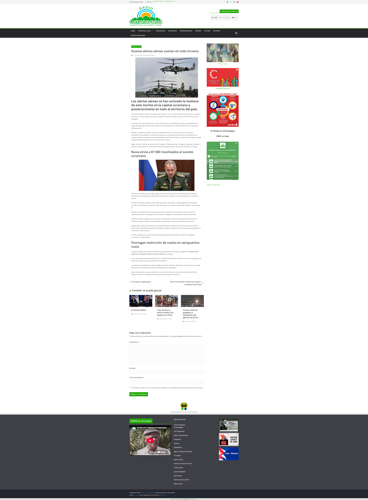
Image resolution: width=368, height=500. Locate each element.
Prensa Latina (178, 467)
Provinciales (160, 31)
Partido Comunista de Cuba (183, 463)
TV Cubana (177, 455)
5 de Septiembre (179, 431)
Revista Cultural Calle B (181, 480)
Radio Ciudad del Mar (181, 435)
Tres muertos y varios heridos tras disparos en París (165, 312)
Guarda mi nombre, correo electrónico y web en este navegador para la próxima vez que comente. (167, 388)
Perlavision (177, 439)
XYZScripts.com (193, 499)
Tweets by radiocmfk (213, 185)
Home (133, 31)
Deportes (216, 31)
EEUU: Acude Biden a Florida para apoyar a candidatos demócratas (186, 283)
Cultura (207, 31)
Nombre (133, 368)
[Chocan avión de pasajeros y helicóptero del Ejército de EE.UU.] (192, 296)
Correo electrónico (136, 377)
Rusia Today (178, 476)
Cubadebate (151, 55)
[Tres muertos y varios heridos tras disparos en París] (166, 296)
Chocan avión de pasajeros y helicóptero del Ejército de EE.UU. (191, 314)
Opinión (198, 31)
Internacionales (186, 31)
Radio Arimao (178, 484)
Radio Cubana (178, 459)
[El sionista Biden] (140, 296)
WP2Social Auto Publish (177, 499)
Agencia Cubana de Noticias (183, 451)
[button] (152, 31)
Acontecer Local (144, 31)
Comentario (134, 342)
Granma (176, 443)
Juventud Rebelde (179, 472)
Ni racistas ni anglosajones (141, 282)
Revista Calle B (223, 64)
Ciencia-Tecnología (138, 35)
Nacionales (172, 31)
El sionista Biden (138, 310)
